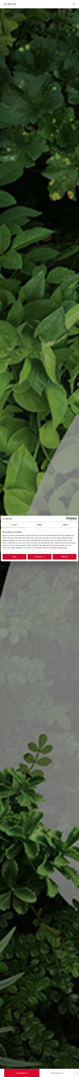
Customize (38, 556)
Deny (14, 556)
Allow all (64, 556)
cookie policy (62, 548)
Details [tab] (39, 525)
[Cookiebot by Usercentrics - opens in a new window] (68, 518)
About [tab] (65, 525)
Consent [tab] (14, 525)
